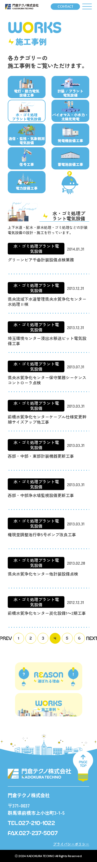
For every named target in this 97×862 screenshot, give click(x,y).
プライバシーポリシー (71, 844)
